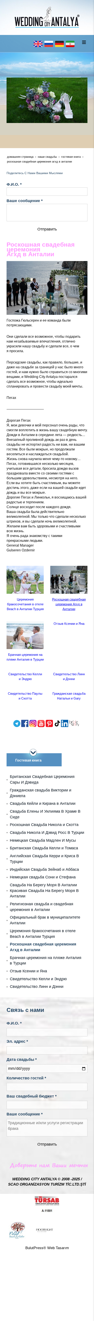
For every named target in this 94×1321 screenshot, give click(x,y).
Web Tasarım (58, 1248)
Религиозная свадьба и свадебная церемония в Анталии (41, 907)
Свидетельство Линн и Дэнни (36, 986)
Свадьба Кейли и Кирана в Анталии (42, 803)
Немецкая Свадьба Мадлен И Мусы (43, 840)
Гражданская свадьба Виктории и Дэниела (40, 793)
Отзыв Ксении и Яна (69, 623)
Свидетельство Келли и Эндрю (38, 979)
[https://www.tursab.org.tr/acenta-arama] (47, 1204)
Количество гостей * (26, 1078)
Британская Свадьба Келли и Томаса (44, 848)
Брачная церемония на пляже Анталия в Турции (45, 961)
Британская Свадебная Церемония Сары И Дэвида (42, 779)
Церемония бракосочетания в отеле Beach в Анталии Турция (25, 604)
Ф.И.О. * (14, 184)
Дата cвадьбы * (22, 1059)
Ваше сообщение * (25, 201)
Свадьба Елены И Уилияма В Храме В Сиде (45, 814)
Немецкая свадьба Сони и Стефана (43, 877)
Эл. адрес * (17, 1041)
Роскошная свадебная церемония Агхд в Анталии (69, 604)
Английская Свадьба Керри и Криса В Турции (44, 859)
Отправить (47, 229)
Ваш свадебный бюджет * (32, 1096)
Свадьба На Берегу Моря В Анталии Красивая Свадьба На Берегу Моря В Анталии (44, 890)
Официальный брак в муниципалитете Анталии (45, 920)
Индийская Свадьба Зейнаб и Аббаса (44, 869)
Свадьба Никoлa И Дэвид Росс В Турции (47, 832)
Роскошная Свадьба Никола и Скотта (44, 824)
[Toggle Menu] (83, 42)
